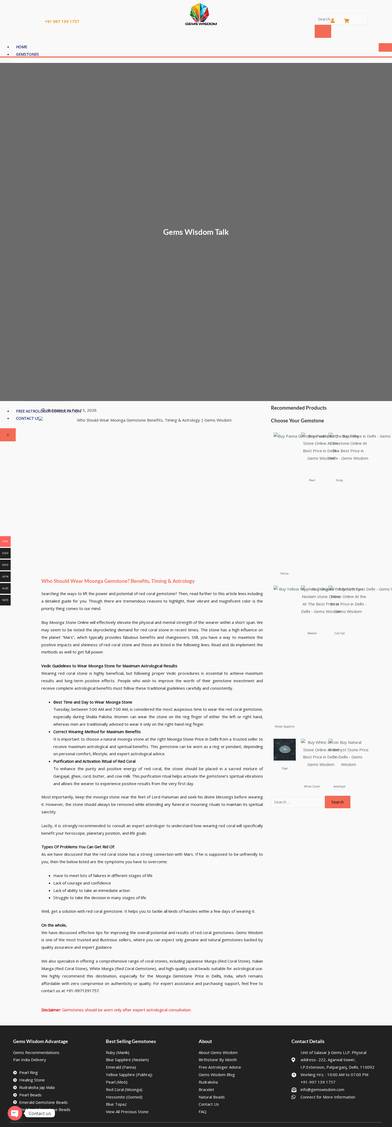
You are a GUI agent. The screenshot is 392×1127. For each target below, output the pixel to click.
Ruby (339, 480)
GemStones (27, 54)
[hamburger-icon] (385, 47)
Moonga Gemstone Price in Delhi (188, 976)
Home (21, 46)
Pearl (312, 480)
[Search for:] (298, 802)
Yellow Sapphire (284, 726)
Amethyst (339, 786)
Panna (285, 573)
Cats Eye (339, 633)
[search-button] (323, 31)
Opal (285, 768)
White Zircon (312, 786)
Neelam (312, 633)
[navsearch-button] (316, 9)
